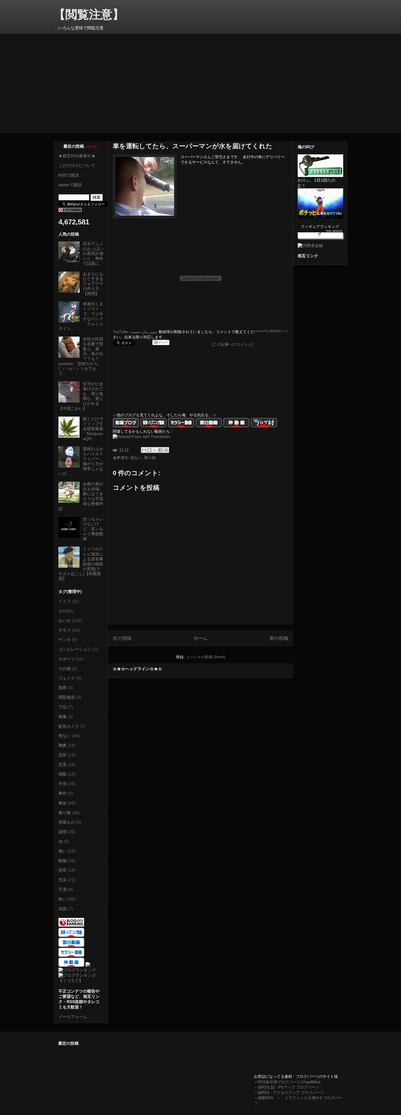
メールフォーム (72, 1016)
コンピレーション (74, 649)
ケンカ (64, 639)
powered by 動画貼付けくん (271, 331)
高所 (62, 755)
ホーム (200, 638)
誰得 (62, 831)
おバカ (64, 620)
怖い (62, 899)
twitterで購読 (70, 185)
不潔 (62, 889)
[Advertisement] (165, 1061)
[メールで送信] (144, 450)
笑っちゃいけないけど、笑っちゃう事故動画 (93, 529)
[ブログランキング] (77, 970)
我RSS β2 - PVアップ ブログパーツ (288, 1087)
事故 (62, 803)
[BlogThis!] (149, 450)
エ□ (61, 610)
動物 (62, 860)
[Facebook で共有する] (161, 450)
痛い (62, 851)
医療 (62, 687)
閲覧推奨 (66, 697)
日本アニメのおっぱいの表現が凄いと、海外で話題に (93, 253)
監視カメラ (68, 726)
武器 (62, 908)
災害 (62, 764)
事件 (62, 793)
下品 (62, 707)
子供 (62, 783)
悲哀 (62, 879)
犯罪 (62, 870)
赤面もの (66, 822)
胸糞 (62, 745)
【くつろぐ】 (70, 980)
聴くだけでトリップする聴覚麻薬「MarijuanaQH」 (93, 429)
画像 (62, 716)
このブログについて (76, 165)
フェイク (66, 678)
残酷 (62, 774)
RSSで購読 (68, 175)
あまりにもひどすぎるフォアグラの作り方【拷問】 (93, 284)
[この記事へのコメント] (232, 344)
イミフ (64, 601)
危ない (136, 458)
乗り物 (150, 458)
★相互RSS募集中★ (76, 156)
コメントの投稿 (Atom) (205, 657)
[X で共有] (155, 450)
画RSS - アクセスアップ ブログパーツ (291, 1092)
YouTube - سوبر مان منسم (135, 332)
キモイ (64, 630)
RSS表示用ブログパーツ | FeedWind (289, 1082)
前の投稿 (278, 638)
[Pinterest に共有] (166, 450)
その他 (64, 668)
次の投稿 (122, 638)
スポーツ (66, 659)
